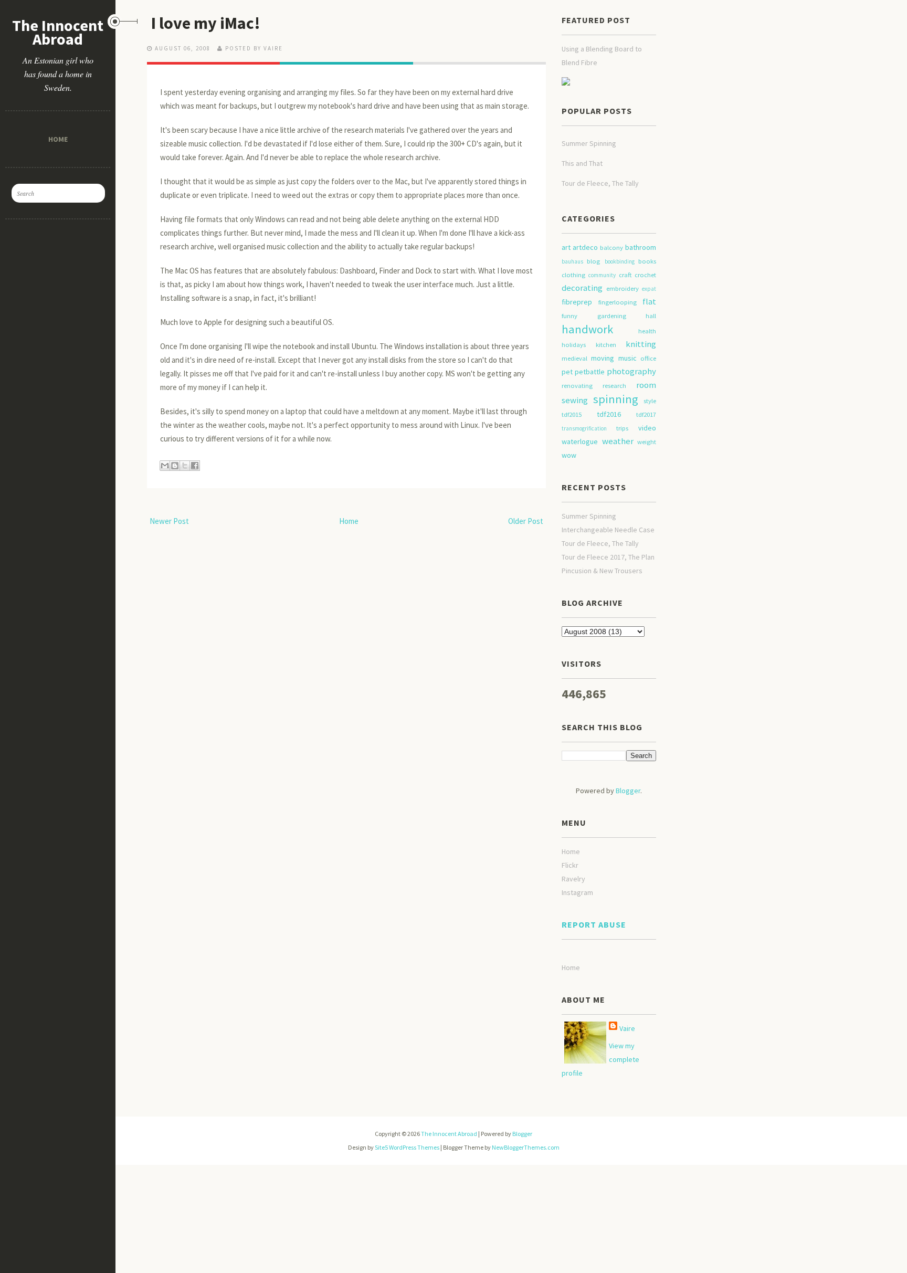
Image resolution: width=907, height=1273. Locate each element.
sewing (575, 400)
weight (646, 442)
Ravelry (573, 878)
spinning (615, 399)
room (646, 385)
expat (649, 288)
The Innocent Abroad (57, 32)
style (650, 401)
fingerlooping (617, 302)
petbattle (590, 371)
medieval (574, 358)
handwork (587, 329)
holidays (574, 345)
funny (569, 316)
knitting (641, 344)
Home (57, 139)
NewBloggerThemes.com (526, 1147)
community (602, 275)
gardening (611, 316)
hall (651, 316)
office (648, 358)
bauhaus (572, 261)
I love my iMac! (205, 23)
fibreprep (577, 302)
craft (625, 275)
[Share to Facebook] (194, 465)
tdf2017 (646, 414)
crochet (645, 275)
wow (569, 455)
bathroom (640, 247)
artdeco (585, 247)
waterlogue (580, 441)
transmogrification (584, 428)
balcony (611, 247)
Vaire (627, 1028)
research (614, 386)
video (647, 428)
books (647, 261)
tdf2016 (609, 414)
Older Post (525, 521)
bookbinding (620, 261)
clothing (573, 275)
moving (602, 358)
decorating (582, 287)
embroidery (622, 288)
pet (567, 371)
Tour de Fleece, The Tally (600, 183)
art (566, 247)
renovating (577, 386)
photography (631, 371)
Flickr (570, 865)
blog (593, 261)
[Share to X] (185, 465)
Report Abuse (594, 924)
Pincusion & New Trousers (602, 570)
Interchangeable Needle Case (608, 529)
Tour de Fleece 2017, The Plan (608, 557)
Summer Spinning (589, 143)
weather (618, 441)
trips (622, 428)
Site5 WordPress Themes (407, 1147)
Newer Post (169, 521)
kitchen (606, 345)
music (627, 358)
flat (649, 301)
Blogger (628, 790)
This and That (582, 163)
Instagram (577, 892)
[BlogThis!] (175, 465)
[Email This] (165, 465)
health (647, 331)
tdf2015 (572, 414)
